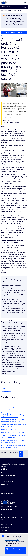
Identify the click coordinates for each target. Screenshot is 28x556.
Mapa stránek (4, 484)
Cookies (3, 522)
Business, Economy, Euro (7, 493)
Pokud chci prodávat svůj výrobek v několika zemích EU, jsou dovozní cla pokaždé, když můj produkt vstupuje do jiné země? (14, 414)
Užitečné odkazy (6, 391)
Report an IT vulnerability (7, 514)
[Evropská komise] (4, 2)
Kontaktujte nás (5, 512)
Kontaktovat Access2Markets (8, 475)
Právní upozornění (5, 527)
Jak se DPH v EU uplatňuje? (8, 429)
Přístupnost (4, 530)
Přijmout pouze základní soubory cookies (16, 552)
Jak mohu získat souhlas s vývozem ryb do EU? (14, 432)
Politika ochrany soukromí (7, 524)
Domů (2, 10)
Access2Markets (5, 461)
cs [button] (21, 2)
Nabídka (24, 7)
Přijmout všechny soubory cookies (15, 549)
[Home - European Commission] (10, 502)
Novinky (4, 388)
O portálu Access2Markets (7, 481)
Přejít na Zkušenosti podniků (13, 32)
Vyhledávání (25, 2)
